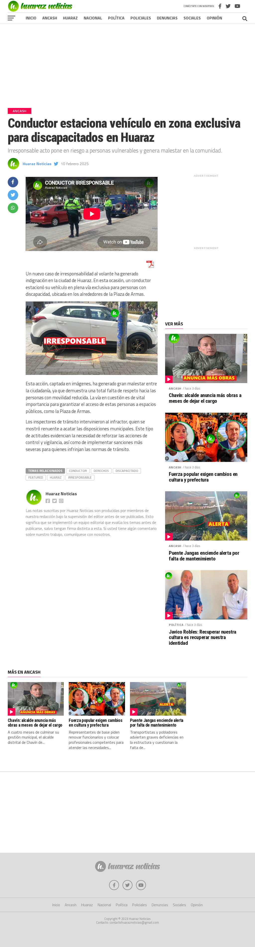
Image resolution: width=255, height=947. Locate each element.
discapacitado (127, 470)
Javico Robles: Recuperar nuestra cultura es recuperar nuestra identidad (202, 637)
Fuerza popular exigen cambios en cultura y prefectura (203, 477)
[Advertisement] (127, 62)
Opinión (214, 18)
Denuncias (167, 18)
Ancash (49, 18)
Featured (35, 477)
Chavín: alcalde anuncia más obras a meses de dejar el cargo (205, 398)
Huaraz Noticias (37, 164)
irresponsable (80, 477)
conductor (78, 470)
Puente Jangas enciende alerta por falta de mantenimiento (204, 556)
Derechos (101, 470)
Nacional (93, 18)
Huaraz (70, 18)
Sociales (192, 18)
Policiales (140, 18)
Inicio (31, 18)
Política (116, 18)
